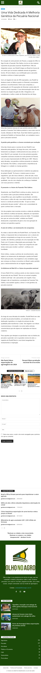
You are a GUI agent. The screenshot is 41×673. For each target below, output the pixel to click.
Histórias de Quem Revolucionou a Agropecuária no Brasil (34, 385)
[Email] (17, 24)
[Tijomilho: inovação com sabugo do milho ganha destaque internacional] (7, 378)
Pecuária (3, 643)
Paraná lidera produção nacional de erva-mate (31, 361)
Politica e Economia (7, 649)
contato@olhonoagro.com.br (23, 588)
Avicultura (4, 646)
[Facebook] (3, 24)
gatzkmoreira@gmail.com (8, 498)
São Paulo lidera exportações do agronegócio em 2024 (9, 362)
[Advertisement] (20, 466)
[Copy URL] (21, 24)
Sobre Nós (5, 668)
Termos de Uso (28, 668)
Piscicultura (4, 658)
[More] (27, 352)
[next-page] (22, 391)
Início (2, 7)
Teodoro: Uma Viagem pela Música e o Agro (20, 384)
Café (2, 652)
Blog (6, 7)
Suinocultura (4, 655)
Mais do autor (29, 371)
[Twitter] (8, 24)
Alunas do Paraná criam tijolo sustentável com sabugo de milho (23, 615)
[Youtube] (24, 592)
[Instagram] (21, 592)
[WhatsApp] (12, 24)
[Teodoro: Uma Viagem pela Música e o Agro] (20, 378)
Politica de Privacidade (16, 668)
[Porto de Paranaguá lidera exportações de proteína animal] (6, 626)
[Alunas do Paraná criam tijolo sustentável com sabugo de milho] (6, 617)
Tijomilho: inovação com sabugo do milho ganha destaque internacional (6, 385)
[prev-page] (19, 391)
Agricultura (31, 382)
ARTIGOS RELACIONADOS (15, 371)
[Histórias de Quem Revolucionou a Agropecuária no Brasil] (34, 378)
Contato (36, 668)
